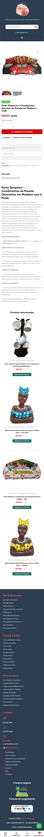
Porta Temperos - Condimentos (29, 166)
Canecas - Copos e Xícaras (18, 360)
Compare (6, 137)
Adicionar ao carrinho (23, 132)
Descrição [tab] (6, 174)
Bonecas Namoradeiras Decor (17, 427)
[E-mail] (4, 736)
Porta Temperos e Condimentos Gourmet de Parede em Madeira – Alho (22, 498)
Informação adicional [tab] (11, 178)
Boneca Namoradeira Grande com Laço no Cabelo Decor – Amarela (22, 564)
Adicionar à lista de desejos (23, 137)
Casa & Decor (14, 166)
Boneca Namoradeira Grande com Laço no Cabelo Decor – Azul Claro (22, 431)
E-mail (6, 740)
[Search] (36, 27)
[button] (22, 37)
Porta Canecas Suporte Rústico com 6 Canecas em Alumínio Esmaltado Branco (22, 365)
